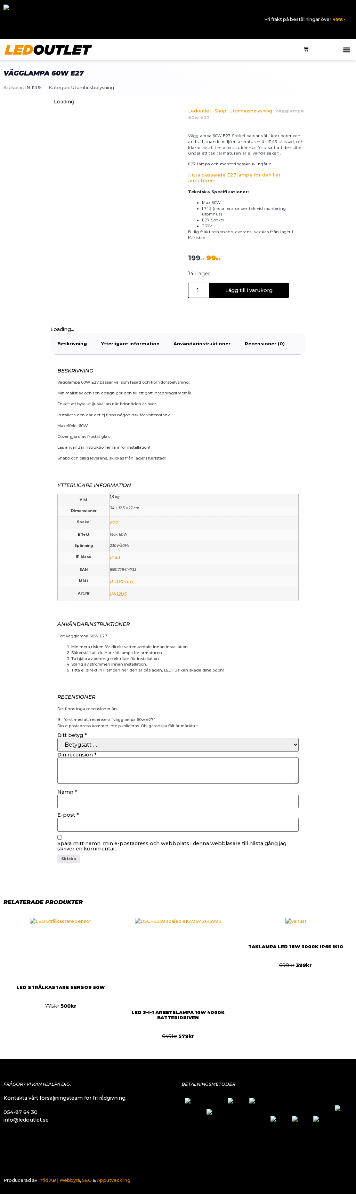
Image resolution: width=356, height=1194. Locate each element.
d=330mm (121, 581)
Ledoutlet (199, 110)
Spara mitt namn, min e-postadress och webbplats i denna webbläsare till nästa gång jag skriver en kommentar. (171, 846)
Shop (220, 110)
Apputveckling (113, 1180)
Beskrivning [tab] (72, 343)
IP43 (115, 557)
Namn (67, 792)
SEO (87, 1180)
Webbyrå (69, 1180)
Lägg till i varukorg (249, 290)
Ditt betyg (72, 735)
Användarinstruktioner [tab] (201, 343)
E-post (68, 814)
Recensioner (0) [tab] (265, 343)
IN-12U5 (118, 594)
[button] (347, 49)
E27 (114, 522)
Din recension (77, 754)
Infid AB (47, 1180)
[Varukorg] (306, 49)
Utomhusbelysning (92, 87)
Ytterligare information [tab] (130, 343)
